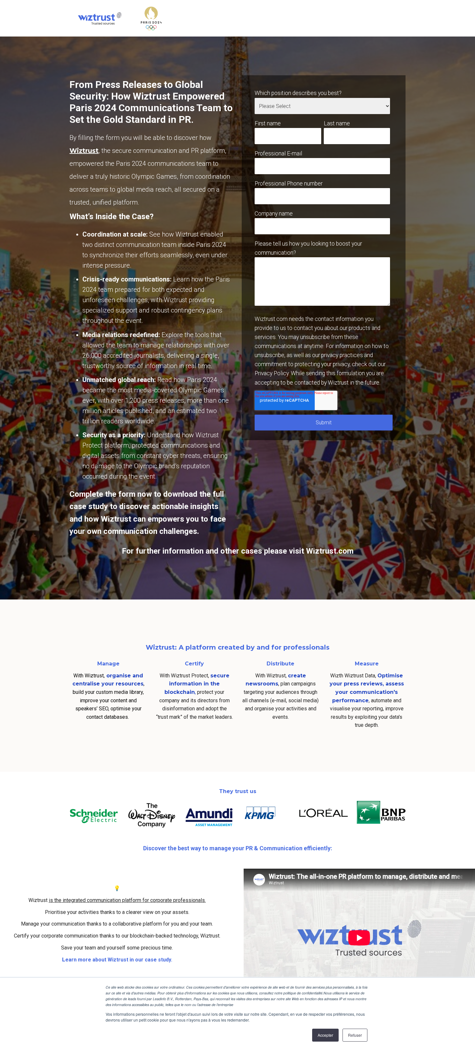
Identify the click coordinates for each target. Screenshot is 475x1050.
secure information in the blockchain (196, 684)
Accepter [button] (325, 1035)
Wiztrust (84, 150)
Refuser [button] (355, 1035)
